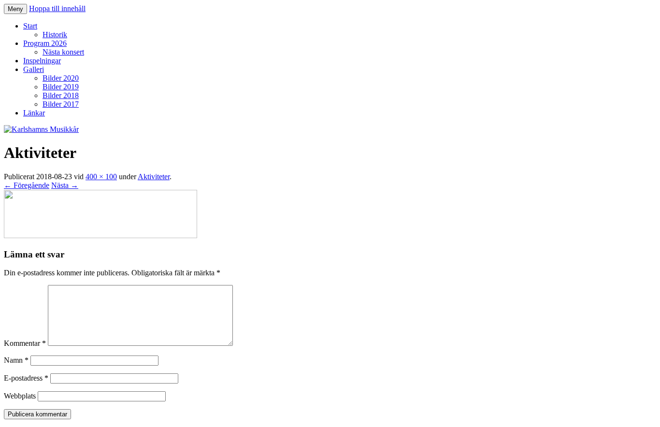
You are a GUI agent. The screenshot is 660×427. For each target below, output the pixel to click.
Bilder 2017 (61, 104)
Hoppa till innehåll (57, 8)
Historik (55, 34)
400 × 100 (101, 176)
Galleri (33, 69)
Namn (16, 360)
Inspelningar (42, 61)
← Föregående (26, 185)
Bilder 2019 (61, 87)
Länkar (34, 113)
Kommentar (25, 343)
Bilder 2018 (61, 95)
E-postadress (26, 378)
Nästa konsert (63, 52)
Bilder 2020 (61, 78)
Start (30, 26)
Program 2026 (45, 43)
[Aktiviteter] (100, 235)
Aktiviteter (154, 176)
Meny (15, 9)
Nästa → (64, 185)
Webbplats (20, 396)
